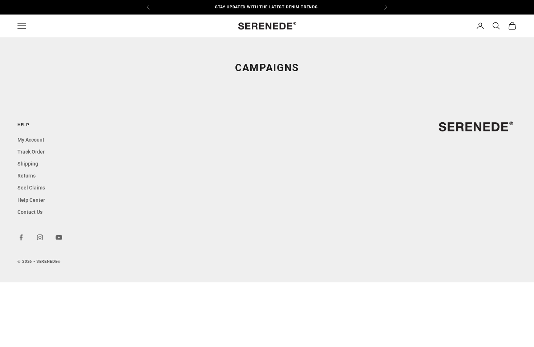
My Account (30, 140)
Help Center (31, 200)
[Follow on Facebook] (21, 237)
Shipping (27, 164)
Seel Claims (31, 188)
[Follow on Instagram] (40, 237)
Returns (26, 176)
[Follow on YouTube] (58, 237)
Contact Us (30, 212)
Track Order (31, 152)
